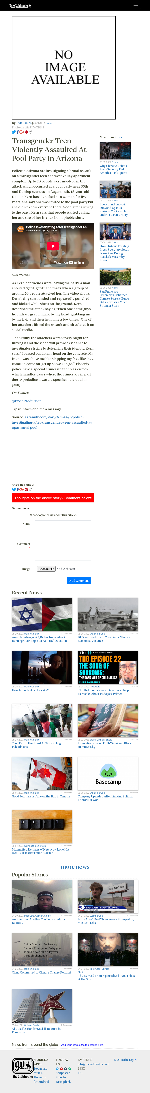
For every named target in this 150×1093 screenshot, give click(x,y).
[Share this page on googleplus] (21, 132)
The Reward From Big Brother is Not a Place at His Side (107, 977)
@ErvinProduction (27, 400)
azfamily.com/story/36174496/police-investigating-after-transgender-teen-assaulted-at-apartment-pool (52, 422)
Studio (36, 634)
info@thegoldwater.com (93, 1064)
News (49, 123)
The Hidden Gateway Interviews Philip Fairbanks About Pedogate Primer (103, 691)
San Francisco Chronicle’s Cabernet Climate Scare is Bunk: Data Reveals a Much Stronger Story (114, 298)
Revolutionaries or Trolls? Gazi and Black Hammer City (104, 745)
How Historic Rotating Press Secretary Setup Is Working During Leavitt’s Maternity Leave (114, 253)
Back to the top (124, 1060)
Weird (93, 740)
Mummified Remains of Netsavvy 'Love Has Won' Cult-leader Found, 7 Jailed (41, 851)
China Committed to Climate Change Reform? (41, 972)
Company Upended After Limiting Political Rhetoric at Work (105, 798)
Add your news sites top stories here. (82, 1044)
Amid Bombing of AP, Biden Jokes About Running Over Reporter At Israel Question (39, 639)
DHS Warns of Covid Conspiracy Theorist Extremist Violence (105, 639)
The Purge (95, 969)
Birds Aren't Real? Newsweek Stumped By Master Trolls (106, 921)
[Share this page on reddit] (30, 132)
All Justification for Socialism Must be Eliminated (36, 1030)
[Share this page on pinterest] (26, 132)
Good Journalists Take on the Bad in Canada (41, 796)
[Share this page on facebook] (18, 132)
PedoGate (95, 686)
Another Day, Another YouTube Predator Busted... (38, 921)
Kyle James (24, 123)
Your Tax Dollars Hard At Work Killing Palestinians (36, 745)
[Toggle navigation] (136, 5)
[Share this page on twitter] (14, 132)
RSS (80, 1073)
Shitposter (63, 1073)
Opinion (28, 634)
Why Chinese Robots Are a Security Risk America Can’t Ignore (113, 169)
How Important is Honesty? (30, 690)
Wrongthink (63, 1082)
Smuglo (61, 1077)
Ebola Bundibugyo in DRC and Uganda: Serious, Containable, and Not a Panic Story (114, 209)
